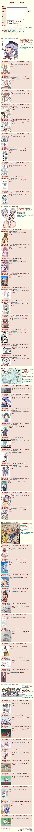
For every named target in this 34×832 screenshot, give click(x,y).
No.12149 (14, 424)
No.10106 (3, 751)
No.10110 (2, 802)
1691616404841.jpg (17, 577)
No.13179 (14, 302)
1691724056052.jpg (19, 606)
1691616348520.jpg (16, 548)
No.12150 (14, 439)
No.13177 (14, 274)
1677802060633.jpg (18, 804)
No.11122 (7, 590)
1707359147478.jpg (19, 411)
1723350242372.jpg (16, 332)
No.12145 (14, 386)
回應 (31, 44)
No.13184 (27, 44)
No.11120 (7, 561)
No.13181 (14, 331)
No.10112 (22, 529)
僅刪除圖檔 (29, 829)
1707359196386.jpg (19, 440)
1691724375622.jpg (14, 672)
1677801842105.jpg (19, 728)
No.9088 (28, 691)
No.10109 (3, 788)
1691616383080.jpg (16, 562)
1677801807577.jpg (19, 717)
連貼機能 (16, 23)
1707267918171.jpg (19, 397)
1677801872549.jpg (19, 742)
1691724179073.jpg (17, 646)
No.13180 (14, 316)
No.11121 (7, 575)
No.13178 (14, 289)
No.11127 (7, 659)
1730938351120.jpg (16, 179)
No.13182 (14, 345)
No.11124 (7, 616)
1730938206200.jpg (19, 93)
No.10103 (3, 716)
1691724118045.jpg (19, 631)
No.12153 (14, 479)
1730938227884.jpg (19, 107)
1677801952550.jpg (19, 776)
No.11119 (7, 546)
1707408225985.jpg (7, 206)
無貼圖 (10, 23)
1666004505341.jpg (7, 684)
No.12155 (14, 508)
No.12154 (14, 494)
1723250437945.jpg (19, 290)
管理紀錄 (9, 31)
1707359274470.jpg (17, 466)
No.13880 (14, 178)
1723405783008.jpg (7, 38)
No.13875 (14, 106)
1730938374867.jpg (16, 194)
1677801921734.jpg (19, 763)
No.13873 (14, 77)
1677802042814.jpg (16, 789)
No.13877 (14, 135)
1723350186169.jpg (18, 303)
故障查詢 (22, 31)
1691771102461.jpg (7, 368)
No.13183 (14, 357)
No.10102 (7, 702)
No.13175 (14, 245)
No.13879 (14, 163)
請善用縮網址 (13, 30)
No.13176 (14, 260)
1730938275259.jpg (15, 136)
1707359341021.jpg (19, 495)
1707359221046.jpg (16, 452)
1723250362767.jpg (16, 261)
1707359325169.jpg (15, 481)
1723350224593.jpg (17, 318)
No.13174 (14, 231)
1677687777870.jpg (19, 703)
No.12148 (14, 410)
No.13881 (14, 192)
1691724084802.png (14, 617)
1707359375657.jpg (16, 509)
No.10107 (3, 761)
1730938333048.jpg (16, 165)
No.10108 (3, 774)
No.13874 (14, 92)
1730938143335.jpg (17, 64)
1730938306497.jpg (16, 150)
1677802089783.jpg (19, 818)
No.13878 (14, 149)
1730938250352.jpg (19, 122)
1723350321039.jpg (19, 358)
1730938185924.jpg (19, 78)
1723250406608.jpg (16, 276)
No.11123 (7, 604)
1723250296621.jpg (16, 232)
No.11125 (7, 630)
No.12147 (14, 395)
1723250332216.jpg (16, 247)
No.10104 (3, 727)
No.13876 (14, 120)
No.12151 (14, 450)
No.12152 (14, 465)
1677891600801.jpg (7, 522)
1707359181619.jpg (16, 426)
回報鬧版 (5, 31)
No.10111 (2, 817)
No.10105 (3, 741)
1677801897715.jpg (19, 752)
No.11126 (7, 645)
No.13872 (14, 63)
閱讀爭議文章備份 (28, 27)
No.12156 (19, 212)
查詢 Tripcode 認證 (16, 31)
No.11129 (7, 670)
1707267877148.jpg (19, 388)
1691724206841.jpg (19, 660)
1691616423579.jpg (16, 591)
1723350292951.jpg (19, 347)
